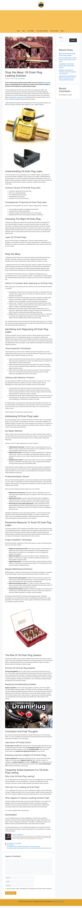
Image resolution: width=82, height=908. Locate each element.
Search (61, 37)
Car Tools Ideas (54, 30)
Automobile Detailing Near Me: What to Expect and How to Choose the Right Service (68, 77)
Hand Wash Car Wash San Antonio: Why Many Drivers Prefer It (67, 65)
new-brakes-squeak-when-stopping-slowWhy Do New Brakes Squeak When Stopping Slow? (29, 848)
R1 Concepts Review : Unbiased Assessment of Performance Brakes (23, 846)
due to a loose (46, 82)
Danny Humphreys (17, 834)
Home (18, 30)
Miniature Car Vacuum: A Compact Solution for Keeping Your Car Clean (67, 71)
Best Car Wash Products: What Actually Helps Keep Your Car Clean (67, 59)
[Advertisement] (41, 19)
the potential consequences (17, 97)
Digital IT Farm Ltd (58, 901)
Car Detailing (30, 30)
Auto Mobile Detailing (42, 30)
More (62, 30)
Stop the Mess (10, 844)
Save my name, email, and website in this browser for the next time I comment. (29, 888)
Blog (23, 30)
